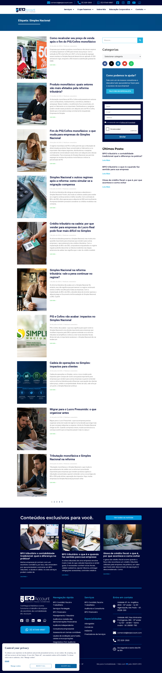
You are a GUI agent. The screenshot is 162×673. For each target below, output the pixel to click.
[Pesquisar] (140, 40)
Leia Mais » (23, 576)
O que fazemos (84, 9)
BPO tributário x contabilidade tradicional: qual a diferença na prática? (122, 154)
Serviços (68, 9)
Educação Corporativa (119, 9)
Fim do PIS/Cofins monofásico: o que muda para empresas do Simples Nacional (73, 134)
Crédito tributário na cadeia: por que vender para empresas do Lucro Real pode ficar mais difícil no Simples (72, 227)
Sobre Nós (101, 9)
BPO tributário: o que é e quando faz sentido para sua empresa (121, 168)
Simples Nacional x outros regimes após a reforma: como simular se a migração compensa (71, 181)
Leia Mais (106, 160)
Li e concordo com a (121, 122)
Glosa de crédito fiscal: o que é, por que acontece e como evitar (122, 181)
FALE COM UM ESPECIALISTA (120, 91)
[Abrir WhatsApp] (156, 667)
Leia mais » (53, 65)
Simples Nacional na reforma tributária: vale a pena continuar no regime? (71, 273)
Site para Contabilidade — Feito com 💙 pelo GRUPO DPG (119, 664)
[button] (104, 63)
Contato (139, 9)
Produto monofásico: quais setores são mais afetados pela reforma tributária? (71, 88)
